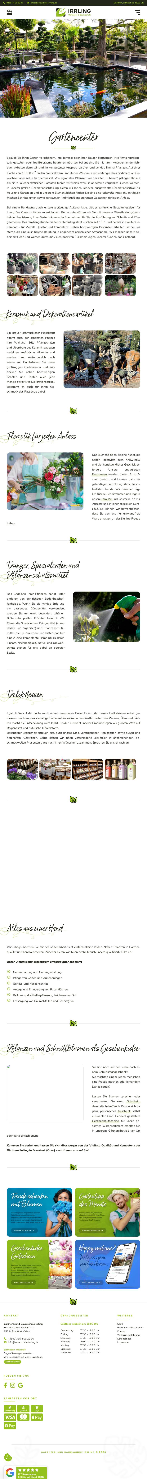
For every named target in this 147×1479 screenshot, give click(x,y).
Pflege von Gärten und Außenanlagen (37, 1273)
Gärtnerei (13, 1445)
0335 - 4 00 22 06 (14, 2)
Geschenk (124, 1406)
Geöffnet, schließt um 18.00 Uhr (129, 2)
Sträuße (107, 499)
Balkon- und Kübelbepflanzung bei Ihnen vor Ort (44, 1290)
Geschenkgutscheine (105, 1416)
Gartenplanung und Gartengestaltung (37, 1267)
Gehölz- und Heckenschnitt (30, 1279)
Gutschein (133, 1396)
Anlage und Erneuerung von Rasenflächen (40, 1284)
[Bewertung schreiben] (35, 1473)
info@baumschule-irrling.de (43, 2)
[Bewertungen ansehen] (15, 1473)
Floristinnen (99, 474)
